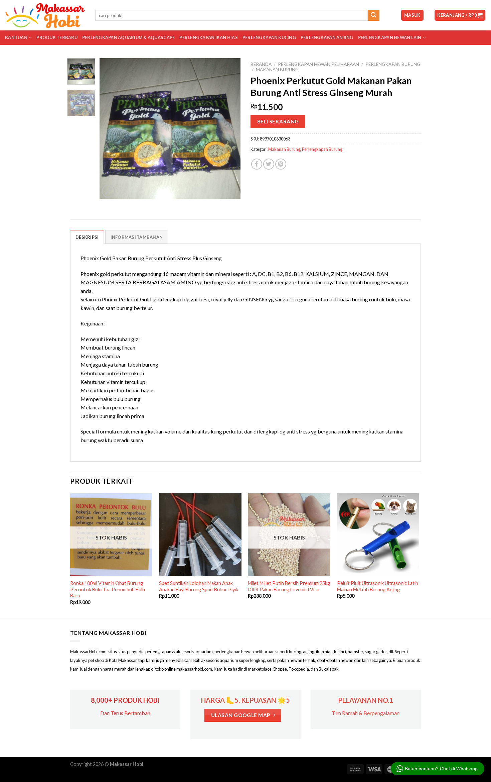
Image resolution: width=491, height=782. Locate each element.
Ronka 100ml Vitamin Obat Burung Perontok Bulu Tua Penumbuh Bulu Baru (107, 589)
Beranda (261, 64)
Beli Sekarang (278, 121)
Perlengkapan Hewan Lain (390, 37)
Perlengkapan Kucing (269, 37)
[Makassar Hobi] (45, 15)
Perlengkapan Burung (392, 64)
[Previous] (111, 129)
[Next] (229, 129)
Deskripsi (87, 237)
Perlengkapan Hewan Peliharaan (318, 64)
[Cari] (373, 15)
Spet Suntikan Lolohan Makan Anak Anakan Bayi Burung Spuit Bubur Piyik (198, 586)
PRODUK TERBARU (56, 37)
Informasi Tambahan (137, 237)
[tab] (87, 237)
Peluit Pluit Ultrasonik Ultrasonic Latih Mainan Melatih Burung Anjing (377, 586)
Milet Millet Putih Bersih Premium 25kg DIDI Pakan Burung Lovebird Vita (289, 586)
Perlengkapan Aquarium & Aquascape (128, 37)
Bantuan (16, 37)
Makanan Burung (277, 69)
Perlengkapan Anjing (327, 37)
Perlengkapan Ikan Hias (208, 37)
